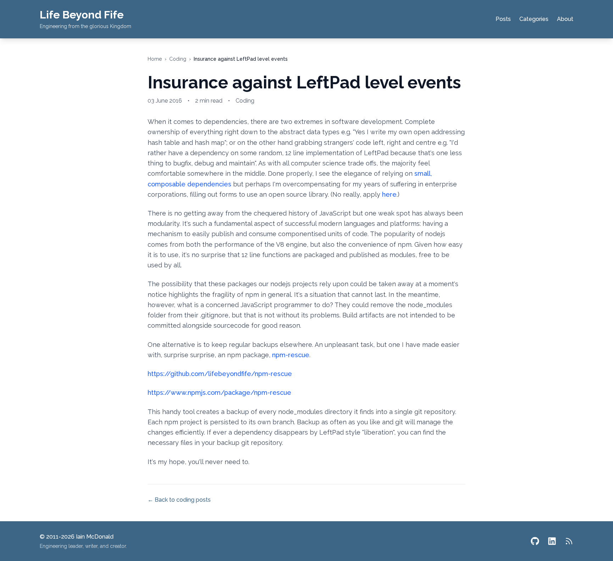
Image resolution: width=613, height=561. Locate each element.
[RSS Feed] (569, 541)
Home (155, 59)
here (389, 194)
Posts (503, 19)
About (565, 19)
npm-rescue (290, 355)
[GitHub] (535, 541)
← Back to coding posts (179, 499)
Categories (533, 19)
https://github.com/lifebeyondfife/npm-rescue (220, 373)
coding (177, 59)
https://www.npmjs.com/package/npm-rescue (219, 392)
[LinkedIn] (552, 541)
